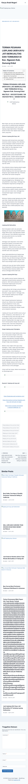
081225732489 (16, 94)
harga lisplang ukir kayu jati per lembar (11, 425)
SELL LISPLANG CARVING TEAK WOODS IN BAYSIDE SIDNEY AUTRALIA (13, 527)
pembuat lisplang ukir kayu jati (9, 441)
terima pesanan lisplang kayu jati (10, 444)
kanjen (4, 66)
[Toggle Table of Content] (23, 71)
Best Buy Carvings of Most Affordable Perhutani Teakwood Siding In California (21, 457)
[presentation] (14, 482)
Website (5, 766)
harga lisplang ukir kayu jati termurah (11, 430)
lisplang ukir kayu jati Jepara (9, 435)
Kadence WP (16, 780)
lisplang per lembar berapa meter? (10, 433)
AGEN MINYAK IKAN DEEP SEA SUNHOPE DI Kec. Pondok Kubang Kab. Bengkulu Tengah (7, 458)
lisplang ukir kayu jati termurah (9, 438)
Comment (6, 735)
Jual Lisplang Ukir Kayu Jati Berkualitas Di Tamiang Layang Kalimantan (13, 708)
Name (5, 753)
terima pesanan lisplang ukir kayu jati (11, 446)
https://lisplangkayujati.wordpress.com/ (14, 396)
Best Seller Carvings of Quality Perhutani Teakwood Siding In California (12, 495)
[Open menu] (25, 3)
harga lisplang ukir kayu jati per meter (11, 427)
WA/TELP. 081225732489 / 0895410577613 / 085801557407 (14, 78)
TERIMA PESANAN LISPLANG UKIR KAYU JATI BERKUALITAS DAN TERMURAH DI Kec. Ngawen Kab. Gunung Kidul (14, 74)
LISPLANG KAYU (15, 21)
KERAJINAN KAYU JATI (7, 21)
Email (4, 760)
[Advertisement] (14, 34)
